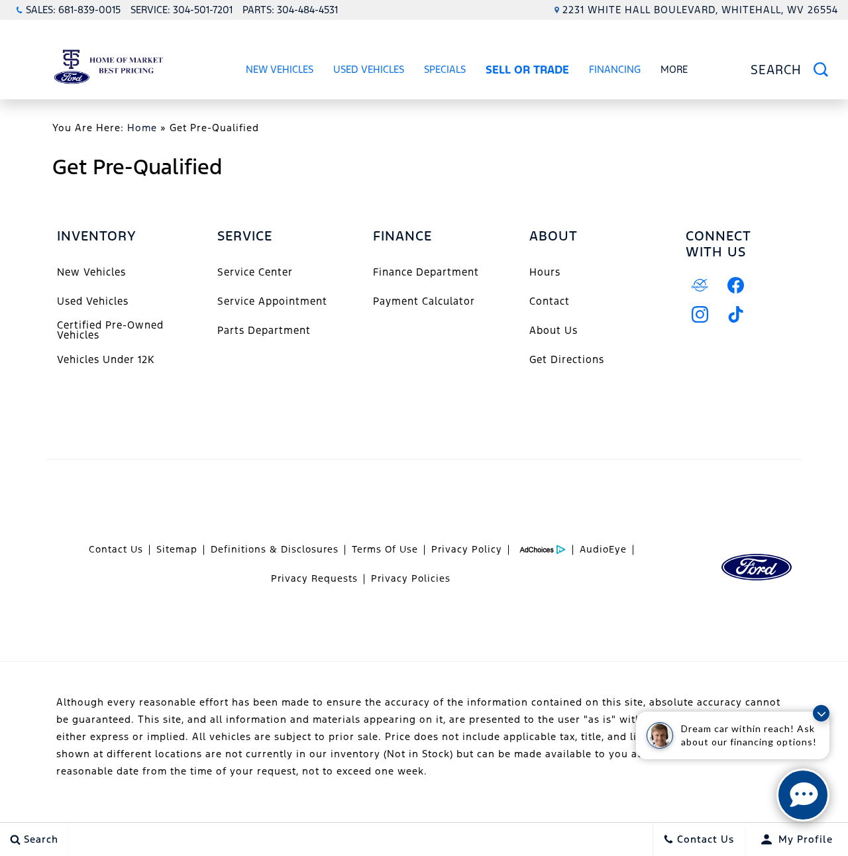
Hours (544, 272)
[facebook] (736, 285)
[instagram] (700, 314)
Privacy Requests (314, 578)
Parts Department (264, 330)
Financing (615, 69)
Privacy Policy (466, 549)
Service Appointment (272, 301)
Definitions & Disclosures (275, 549)
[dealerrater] (700, 285)
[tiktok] (736, 314)
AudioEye (603, 549)
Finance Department (426, 272)
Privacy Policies (410, 578)
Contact (549, 301)
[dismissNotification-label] (821, 713)
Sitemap (176, 549)
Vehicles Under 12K (105, 359)
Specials (445, 69)
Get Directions (566, 359)
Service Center (255, 272)
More (674, 71)
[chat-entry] (802, 795)
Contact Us (116, 549)
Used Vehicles (368, 69)
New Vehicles (279, 69)
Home (142, 127)
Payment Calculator (424, 301)
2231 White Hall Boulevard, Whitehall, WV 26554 (700, 9)
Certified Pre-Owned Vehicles (110, 330)
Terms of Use (385, 549)
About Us (553, 330)
